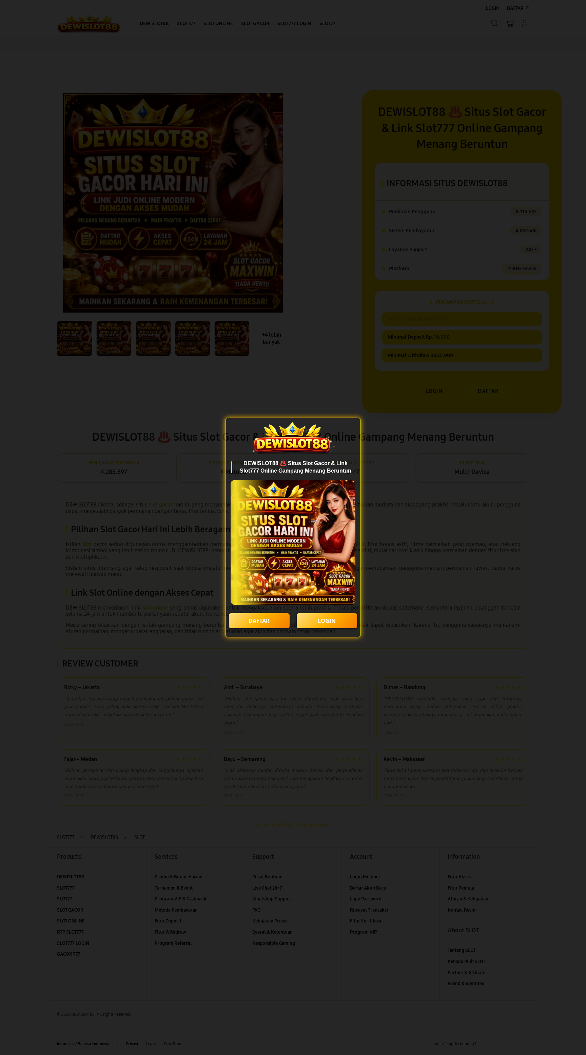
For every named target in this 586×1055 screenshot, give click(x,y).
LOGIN (327, 620)
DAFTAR (259, 620)
